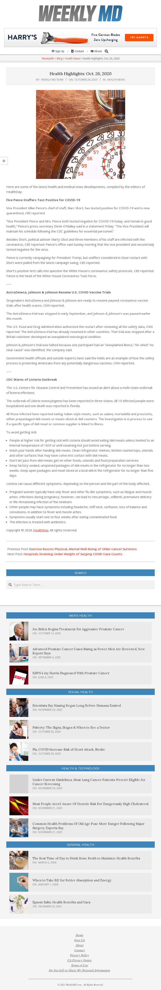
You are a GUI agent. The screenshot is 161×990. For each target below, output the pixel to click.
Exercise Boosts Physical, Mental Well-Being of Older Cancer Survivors (83, 549)
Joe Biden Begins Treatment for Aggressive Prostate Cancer (78, 629)
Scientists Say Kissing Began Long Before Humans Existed (76, 706)
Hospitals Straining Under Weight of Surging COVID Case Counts (73, 554)
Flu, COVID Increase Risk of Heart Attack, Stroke (68, 749)
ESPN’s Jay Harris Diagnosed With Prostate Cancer (70, 673)
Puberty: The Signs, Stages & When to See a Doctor (71, 727)
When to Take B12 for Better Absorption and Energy (71, 880)
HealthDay (40, 530)
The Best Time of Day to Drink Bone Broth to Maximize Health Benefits (86, 858)
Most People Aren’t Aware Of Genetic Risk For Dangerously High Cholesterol (90, 804)
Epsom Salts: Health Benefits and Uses (61, 902)
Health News (116, 79)
